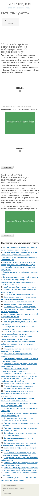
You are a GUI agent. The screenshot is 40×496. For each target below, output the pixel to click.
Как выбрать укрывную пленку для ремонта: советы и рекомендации (19, 414)
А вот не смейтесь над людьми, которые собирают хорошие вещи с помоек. (17, 399)
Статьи (28, 8)
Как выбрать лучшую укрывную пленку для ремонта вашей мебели (18, 434)
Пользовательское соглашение (16, 488)
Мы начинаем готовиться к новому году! (19, 319)
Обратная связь (7, 493)
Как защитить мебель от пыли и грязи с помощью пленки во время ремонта (17, 419)
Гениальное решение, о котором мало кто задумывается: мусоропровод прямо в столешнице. (18, 393)
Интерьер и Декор (20, 4)
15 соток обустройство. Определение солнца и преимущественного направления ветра (15, 48)
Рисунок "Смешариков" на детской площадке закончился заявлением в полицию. (19, 248)
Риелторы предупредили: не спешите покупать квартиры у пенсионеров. (16, 337)
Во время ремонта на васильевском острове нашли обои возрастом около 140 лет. (19, 253)
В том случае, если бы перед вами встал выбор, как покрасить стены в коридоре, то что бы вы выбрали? (19, 344)
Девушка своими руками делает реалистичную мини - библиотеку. (14, 369)
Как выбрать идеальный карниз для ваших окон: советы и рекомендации (18, 478)
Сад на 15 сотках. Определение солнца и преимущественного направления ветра (15, 178)
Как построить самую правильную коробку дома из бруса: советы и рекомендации (18, 454)
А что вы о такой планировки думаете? (18, 304)
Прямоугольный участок (11, 22)
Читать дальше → (7, 167)
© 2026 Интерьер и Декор (9, 485)
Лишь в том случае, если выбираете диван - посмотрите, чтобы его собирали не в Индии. (18, 263)
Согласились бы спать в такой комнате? (19, 302)
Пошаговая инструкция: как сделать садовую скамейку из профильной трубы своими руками (19, 468)
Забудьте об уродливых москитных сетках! (20, 383)
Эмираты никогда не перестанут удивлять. (20, 307)
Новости (20, 8)
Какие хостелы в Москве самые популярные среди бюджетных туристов (19, 404)
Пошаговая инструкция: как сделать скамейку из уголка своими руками (19, 463)
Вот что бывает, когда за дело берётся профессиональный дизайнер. (17, 379)
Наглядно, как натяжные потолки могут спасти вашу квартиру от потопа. (20, 350)
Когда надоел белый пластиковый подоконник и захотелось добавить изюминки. (20, 332)
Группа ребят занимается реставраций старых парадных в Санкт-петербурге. (17, 387)
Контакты (5, 488)
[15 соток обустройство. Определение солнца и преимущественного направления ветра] (20, 123)
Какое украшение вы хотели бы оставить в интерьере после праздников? (18, 298)
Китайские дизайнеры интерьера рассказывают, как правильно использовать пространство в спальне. (17, 282)
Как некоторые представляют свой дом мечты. (20, 277)
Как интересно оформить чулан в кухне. (19, 294)
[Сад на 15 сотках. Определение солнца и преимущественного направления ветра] (20, 222)
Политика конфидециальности (10, 490)
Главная (11, 8)
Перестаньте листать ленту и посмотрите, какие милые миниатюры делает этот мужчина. (19, 374)
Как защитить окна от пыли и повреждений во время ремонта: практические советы (19, 444)
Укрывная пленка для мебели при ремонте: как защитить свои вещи (19, 429)
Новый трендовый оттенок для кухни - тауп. (19, 287)
